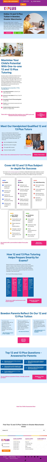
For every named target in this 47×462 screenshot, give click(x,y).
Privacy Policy (28, 447)
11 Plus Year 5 (16, 446)
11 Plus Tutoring (16, 441)
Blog (26, 446)
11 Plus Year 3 (16, 443)
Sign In (23, 4)
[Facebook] (25, 457)
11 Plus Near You (28, 443)
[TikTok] (25, 460)
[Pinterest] (31, 457)
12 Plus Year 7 (16, 447)
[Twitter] (37, 457)
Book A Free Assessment (11, 1)
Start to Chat (26, 1)
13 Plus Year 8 (16, 449)
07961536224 (6, 443)
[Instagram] (28, 457)
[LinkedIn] (34, 457)
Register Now (6, 450)
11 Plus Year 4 (16, 444)
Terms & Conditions (29, 449)
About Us (27, 441)
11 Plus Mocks (28, 444)
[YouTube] (40, 458)
